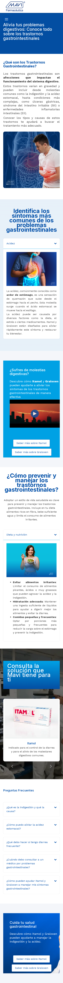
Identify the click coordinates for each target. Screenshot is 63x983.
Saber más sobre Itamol (31, 443)
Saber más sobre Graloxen (31, 452)
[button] (51, 766)
